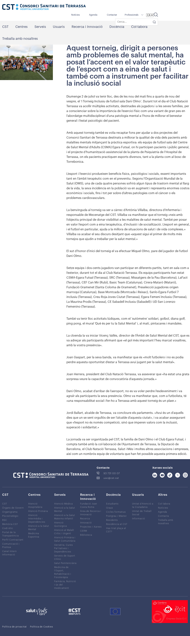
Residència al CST (116, 524)
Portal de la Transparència (10, 534)
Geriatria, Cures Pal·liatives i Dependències (63, 548)
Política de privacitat (14, 627)
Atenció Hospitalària (35, 505)
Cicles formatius (116, 512)
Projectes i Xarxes (91, 527)
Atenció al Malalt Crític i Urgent (64, 532)
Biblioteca (86, 535)
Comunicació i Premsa (10, 545)
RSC (4, 520)
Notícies (75, 15)
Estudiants (112, 504)
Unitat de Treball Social (142, 513)
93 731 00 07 (112, 473)
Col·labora (139, 26)
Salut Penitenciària (65, 563)
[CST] (44, 7)
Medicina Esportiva (33, 535)
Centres (21, 26)
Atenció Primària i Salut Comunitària (64, 539)
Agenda (93, 15)
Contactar (112, 15)
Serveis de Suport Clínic (64, 557)
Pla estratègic (10, 516)
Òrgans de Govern (13, 508)
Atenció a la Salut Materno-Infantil (64, 517)
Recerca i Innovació (87, 26)
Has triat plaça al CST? (116, 530)
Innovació (86, 523)
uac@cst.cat (111, 478)
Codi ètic (7, 528)
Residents (112, 520)
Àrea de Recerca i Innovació (90, 513)
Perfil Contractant (12, 540)
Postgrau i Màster (116, 516)
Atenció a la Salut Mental (38, 527)
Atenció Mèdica (63, 504)
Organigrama (9, 512)
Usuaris (59, 26)
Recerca (85, 518)
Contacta (163, 516)
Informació (138, 518)
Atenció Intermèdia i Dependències (36, 518)
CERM (83, 531)
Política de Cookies (41, 627)
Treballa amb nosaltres (20, 38)
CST (5, 26)
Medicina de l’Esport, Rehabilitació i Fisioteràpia (62, 572)
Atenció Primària (38, 511)
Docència (116, 26)
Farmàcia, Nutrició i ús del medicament (65, 584)
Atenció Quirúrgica (60, 524)
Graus (109, 508)
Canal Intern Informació (9, 553)
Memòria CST (10, 524)
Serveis (40, 26)
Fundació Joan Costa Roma (88, 505)
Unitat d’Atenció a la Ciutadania (142, 505)
